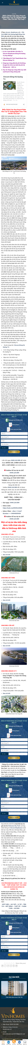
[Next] (26, 990)
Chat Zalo (8, 1044)
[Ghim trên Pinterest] (13, 965)
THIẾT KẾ (17, 906)
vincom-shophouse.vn (12, 32)
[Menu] (2, 2)
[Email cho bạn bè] (11, 965)
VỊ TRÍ (19, 904)
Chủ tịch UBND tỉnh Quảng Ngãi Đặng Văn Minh (13, 34)
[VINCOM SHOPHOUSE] (14, 2)
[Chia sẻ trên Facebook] (5, 965)
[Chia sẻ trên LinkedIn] (16, 965)
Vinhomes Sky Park (14, 826)
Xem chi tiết (6, 554)
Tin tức (14, 13)
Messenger (19, 1044)
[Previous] (1, 990)
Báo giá (3, 1044)
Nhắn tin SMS (25, 1044)
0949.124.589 (15, 460)
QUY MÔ (13, 904)
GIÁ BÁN (16, 908)
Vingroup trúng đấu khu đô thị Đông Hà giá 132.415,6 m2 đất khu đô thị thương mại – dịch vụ (14, 65)
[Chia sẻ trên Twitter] (8, 965)
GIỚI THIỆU (5, 904)
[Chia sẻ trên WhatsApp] (2, 965)
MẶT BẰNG (9, 906)
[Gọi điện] (14, 1042)
